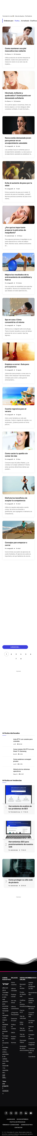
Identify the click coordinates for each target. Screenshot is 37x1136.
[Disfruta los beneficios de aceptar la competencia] (18, 485)
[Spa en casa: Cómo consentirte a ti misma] (18, 307)
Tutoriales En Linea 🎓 (8, 16)
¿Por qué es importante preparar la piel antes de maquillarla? (15, 230)
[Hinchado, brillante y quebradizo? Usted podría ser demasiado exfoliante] (18, 80)
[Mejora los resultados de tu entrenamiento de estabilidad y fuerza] (18, 262)
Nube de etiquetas (19, 16)
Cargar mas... (15, 647)
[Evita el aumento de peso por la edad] (18, 170)
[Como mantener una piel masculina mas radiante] (18, 36)
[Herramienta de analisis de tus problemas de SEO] (18, 794)
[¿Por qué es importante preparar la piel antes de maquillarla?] (18, 215)
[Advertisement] (18, 7)
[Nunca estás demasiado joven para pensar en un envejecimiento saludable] (18, 125)
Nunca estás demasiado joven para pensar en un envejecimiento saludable (18, 140)
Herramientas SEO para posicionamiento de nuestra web (21, 844)
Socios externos (22, 1119)
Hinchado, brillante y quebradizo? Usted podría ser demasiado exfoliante (18, 95)
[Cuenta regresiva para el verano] (18, 396)
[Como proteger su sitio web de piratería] (18, 868)
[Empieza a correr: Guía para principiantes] (18, 352)
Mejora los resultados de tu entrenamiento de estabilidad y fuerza (18, 277)
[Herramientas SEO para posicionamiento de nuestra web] (18, 830)
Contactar (18, 1127)
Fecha (17, 21)
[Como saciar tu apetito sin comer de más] (18, 441)
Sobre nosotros (27, 1124)
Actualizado (25, 21)
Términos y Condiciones (10, 1124)
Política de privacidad (17, 1122)
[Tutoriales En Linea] (5, 984)
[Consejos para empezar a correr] (18, 530)
